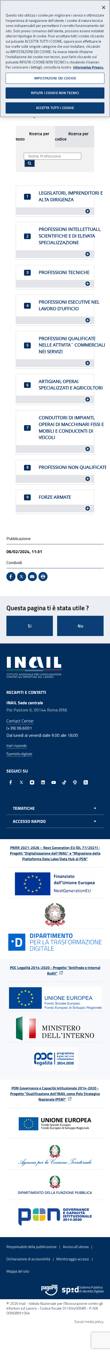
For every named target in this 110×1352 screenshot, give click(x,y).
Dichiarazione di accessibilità (28, 1259)
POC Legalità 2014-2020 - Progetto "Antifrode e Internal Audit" (55, 970)
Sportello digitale (19, 754)
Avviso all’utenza (76, 1246)
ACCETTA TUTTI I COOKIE (55, 107)
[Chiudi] (103, 7)
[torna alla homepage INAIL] (34, 667)
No (80, 626)
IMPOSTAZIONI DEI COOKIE (55, 78)
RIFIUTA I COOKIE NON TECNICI (55, 92)
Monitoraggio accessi (72, 1259)
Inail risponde (16, 745)
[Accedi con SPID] (83, 1290)
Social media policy (89, 1321)
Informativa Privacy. (88, 67)
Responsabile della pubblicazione (31, 1246)
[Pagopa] (49, 1290)
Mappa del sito (17, 1271)
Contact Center (20, 721)
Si (30, 626)
